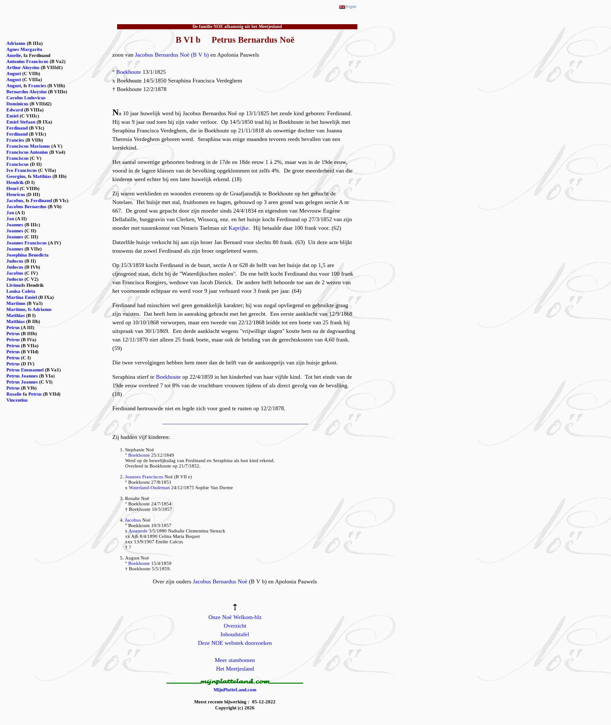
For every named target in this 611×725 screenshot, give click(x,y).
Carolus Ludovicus (26, 97)
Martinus (15, 303)
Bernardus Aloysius (26, 91)
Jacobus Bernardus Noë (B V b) (172, 55)
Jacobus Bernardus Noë (220, 581)
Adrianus (15, 43)
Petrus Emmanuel (25, 369)
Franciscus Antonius (27, 152)
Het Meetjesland (235, 668)
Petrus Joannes (22, 375)
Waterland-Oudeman (149, 487)
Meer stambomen (235, 660)
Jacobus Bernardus (26, 206)
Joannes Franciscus (144, 476)
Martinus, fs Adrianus (29, 309)
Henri (12, 188)
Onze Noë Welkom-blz (235, 617)
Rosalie (14, 394)
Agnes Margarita (24, 49)
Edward (14, 109)
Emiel (12, 115)
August (13, 73)
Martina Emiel (21, 297)
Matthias (42, 176)
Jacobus (133, 520)
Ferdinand (17, 127)
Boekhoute (128, 72)
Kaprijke (238, 228)
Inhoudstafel (235, 634)
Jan (10, 212)
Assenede (138, 530)
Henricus (15, 194)
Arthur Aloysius (22, 67)
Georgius (15, 176)
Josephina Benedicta (27, 254)
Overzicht (235, 626)
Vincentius (17, 400)
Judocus (14, 261)
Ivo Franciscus (21, 170)
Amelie (13, 55)
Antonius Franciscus (27, 61)
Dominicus (17, 103)
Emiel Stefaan (20, 121)
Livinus (14, 285)
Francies (37, 85)
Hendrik (15, 182)
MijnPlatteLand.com (235, 689)
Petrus (13, 327)
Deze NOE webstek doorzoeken (235, 643)
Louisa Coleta (20, 291)
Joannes (14, 224)
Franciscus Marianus (28, 146)
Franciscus (17, 158)
